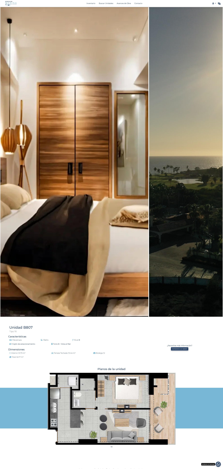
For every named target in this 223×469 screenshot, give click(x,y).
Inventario (90, 3)
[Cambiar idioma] (219, 3)
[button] (214, 3)
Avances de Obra (124, 3)
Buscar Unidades (106, 3)
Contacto (138, 3)
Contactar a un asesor (179, 349)
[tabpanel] (111, 387)
